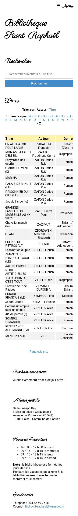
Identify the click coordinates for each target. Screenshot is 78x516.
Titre (52, 109)
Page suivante (39, 351)
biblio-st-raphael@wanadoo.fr (44, 506)
